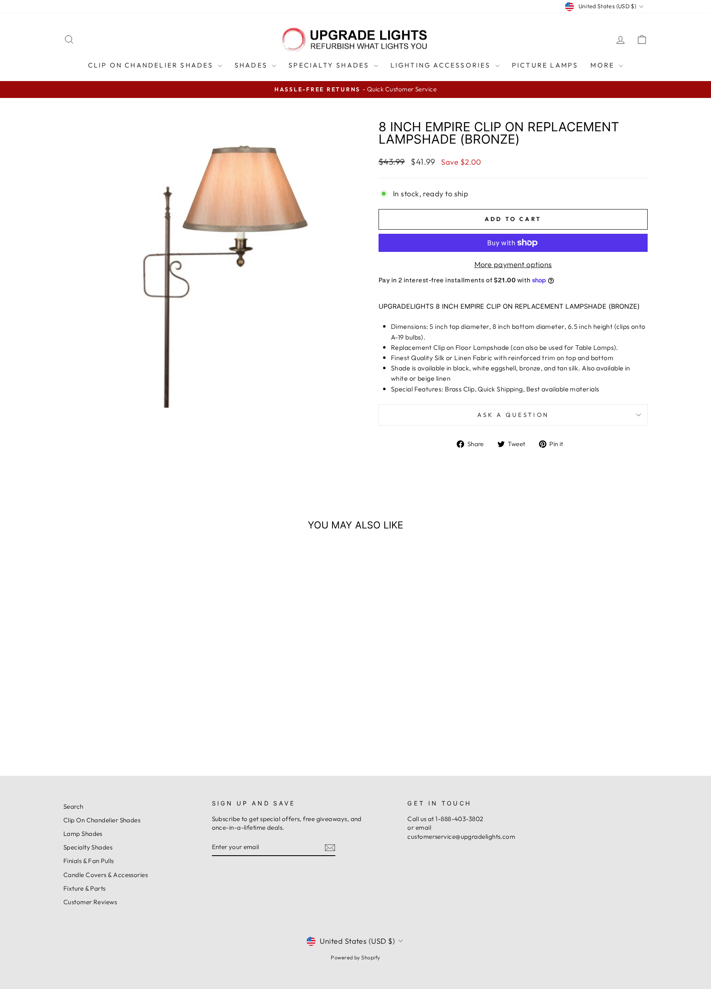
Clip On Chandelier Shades (152, 65)
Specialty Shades (330, 65)
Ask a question (513, 415)
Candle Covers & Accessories (105, 875)
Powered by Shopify (355, 957)
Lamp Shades (82, 834)
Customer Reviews (90, 902)
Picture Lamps (545, 65)
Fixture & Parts (84, 888)
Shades (252, 65)
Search (73, 806)
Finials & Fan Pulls (88, 861)
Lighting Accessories (441, 65)
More (603, 65)
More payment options (513, 264)
